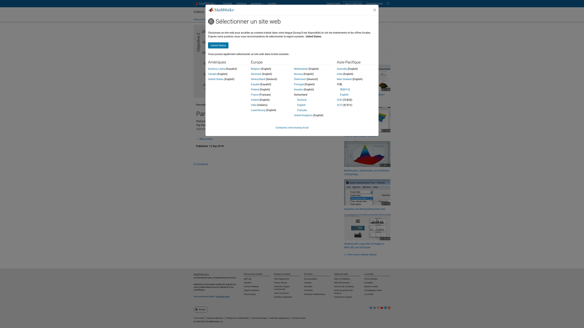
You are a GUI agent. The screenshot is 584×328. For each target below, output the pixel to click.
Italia (254, 104)
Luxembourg (258, 110)
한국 (339, 104)
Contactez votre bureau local (292, 127)
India (339, 73)
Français (302, 110)
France (255, 94)
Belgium (255, 68)
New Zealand (344, 79)
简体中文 (345, 89)
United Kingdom (303, 115)
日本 (339, 99)
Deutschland (258, 79)
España (255, 84)
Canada (212, 73)
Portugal (299, 84)
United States (216, 79)
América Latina (216, 68)
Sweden (298, 89)
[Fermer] (374, 9)
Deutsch (302, 99)
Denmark (256, 73)
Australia (342, 68)
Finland (255, 89)
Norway (298, 73)
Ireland (255, 99)
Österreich (300, 79)
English (301, 104)
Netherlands (301, 68)
